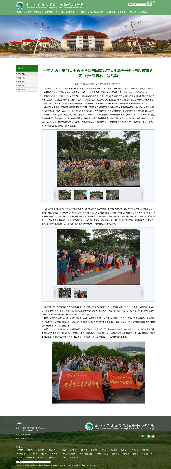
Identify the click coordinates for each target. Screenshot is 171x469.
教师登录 (152, 2)
